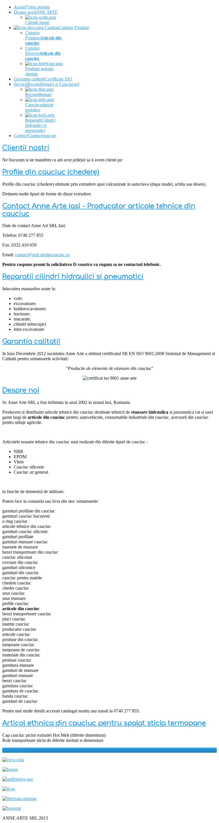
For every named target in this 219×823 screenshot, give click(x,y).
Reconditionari (38, 94)
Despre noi (20, 390)
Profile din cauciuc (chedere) (50, 172)
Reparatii (40, 125)
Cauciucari (39, 107)
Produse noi (39, 71)
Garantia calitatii (31, 341)
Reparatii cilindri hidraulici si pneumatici (72, 277)
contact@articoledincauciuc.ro (42, 254)
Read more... (13, 750)
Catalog (66, 27)
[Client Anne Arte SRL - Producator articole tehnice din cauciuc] (13, 759)
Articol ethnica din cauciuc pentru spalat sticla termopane (104, 723)
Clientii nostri (37, 22)
